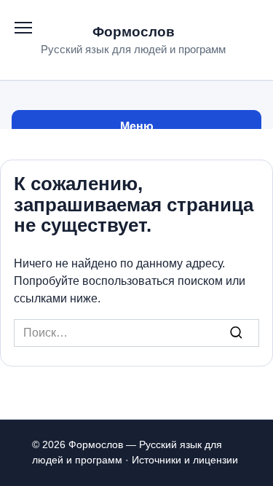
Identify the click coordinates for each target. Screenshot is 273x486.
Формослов (133, 31)
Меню (137, 126)
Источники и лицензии (185, 460)
